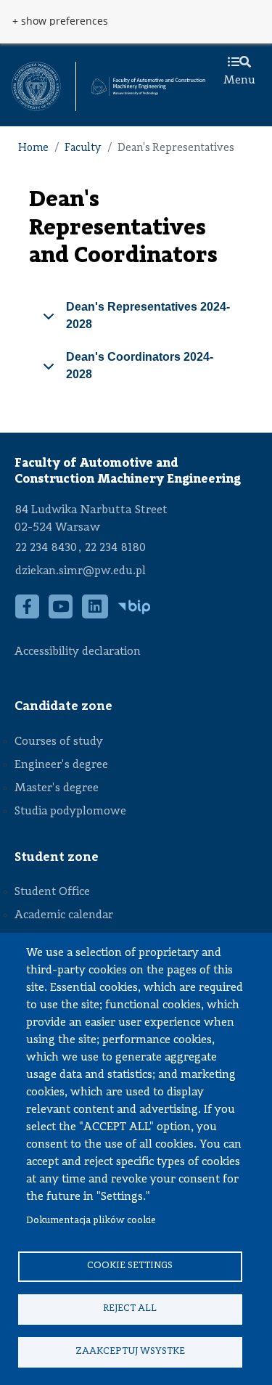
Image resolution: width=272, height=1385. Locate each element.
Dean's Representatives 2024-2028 (148, 315)
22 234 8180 (115, 548)
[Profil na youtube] (61, 614)
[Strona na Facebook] (28, 614)
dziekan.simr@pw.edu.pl (80, 571)
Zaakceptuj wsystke (130, 1351)
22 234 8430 (46, 548)
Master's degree (57, 788)
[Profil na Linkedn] (95, 614)
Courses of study (59, 742)
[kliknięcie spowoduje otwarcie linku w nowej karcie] (36, 86)
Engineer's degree (61, 765)
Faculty (83, 148)
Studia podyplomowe (70, 811)
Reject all (130, 1308)
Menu (239, 80)
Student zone (57, 857)
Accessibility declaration (78, 652)
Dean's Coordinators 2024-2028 (139, 365)
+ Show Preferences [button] (60, 21)
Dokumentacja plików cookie (91, 1220)
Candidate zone (63, 706)
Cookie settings (130, 1265)
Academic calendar (64, 915)
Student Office (52, 892)
